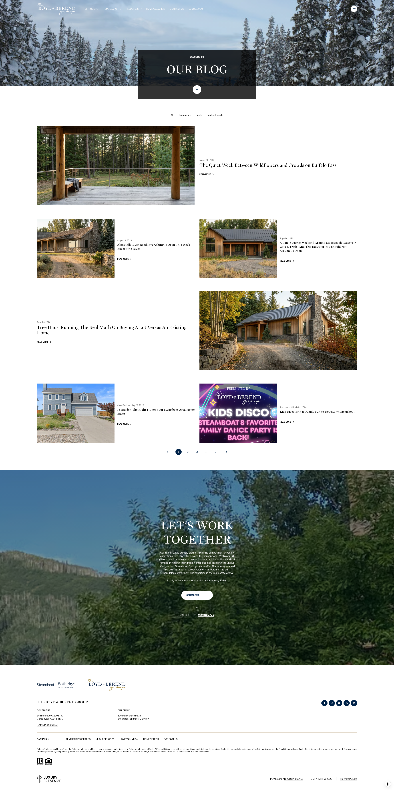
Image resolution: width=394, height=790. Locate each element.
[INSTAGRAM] (332, 703)
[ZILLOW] (354, 703)
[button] (197, 595)
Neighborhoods (105, 739)
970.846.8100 (55, 719)
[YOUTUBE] (339, 703)
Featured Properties (78, 739)
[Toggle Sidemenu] (354, 9)
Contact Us (177, 9)
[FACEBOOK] (324, 703)
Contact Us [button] (171, 739)
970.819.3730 (196, 9)
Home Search (151, 739)
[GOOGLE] (347, 703)
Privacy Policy (348, 779)
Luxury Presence (293, 779)
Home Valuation (155, 9)
